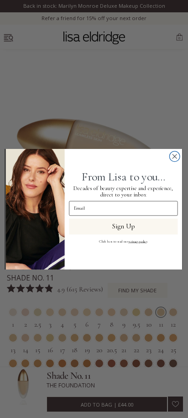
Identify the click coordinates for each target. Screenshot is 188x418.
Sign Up (123, 226)
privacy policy (138, 241)
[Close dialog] (174, 156)
